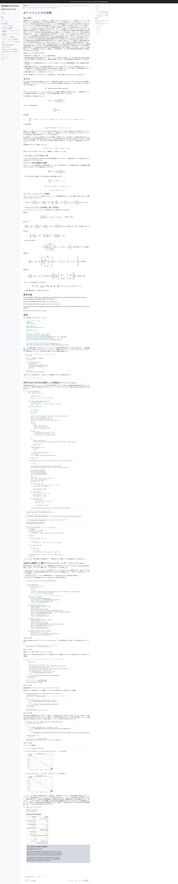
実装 (96, 19)
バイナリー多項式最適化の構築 (102, 12)
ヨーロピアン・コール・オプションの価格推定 (10, 31)
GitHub (2, 59)
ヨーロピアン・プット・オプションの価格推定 (10, 34)
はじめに (3, 19)
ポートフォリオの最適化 (7, 26)
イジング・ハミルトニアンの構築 (102, 13)
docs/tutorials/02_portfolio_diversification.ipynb (40, 7)
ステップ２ (98, 27)
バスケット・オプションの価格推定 (10, 39)
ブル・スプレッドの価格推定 (8, 37)
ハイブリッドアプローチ (99, 10)
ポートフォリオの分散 (7, 28)
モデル (96, 9)
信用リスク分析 (5, 47)
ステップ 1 (98, 25)
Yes (38, 876)
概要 (2, 17)
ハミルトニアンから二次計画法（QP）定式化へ (102, 16)
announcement (104, 1)
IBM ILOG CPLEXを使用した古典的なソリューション (101, 21)
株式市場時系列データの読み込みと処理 (10, 52)
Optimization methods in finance (48, 304)
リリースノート (4, 57)
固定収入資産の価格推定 (7, 44)
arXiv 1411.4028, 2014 (52, 301)
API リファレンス (5, 54)
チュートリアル (4, 21)
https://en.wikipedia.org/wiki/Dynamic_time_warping (39, 349)
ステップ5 (98, 32)
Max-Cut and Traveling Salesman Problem (35, 310)
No (42, 876)
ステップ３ (98, 29)
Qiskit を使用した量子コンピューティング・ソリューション (101, 24)
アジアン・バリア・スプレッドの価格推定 (10, 42)
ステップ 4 (98, 30)
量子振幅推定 (5, 23)
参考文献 (97, 17)
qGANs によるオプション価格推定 (9, 49)
